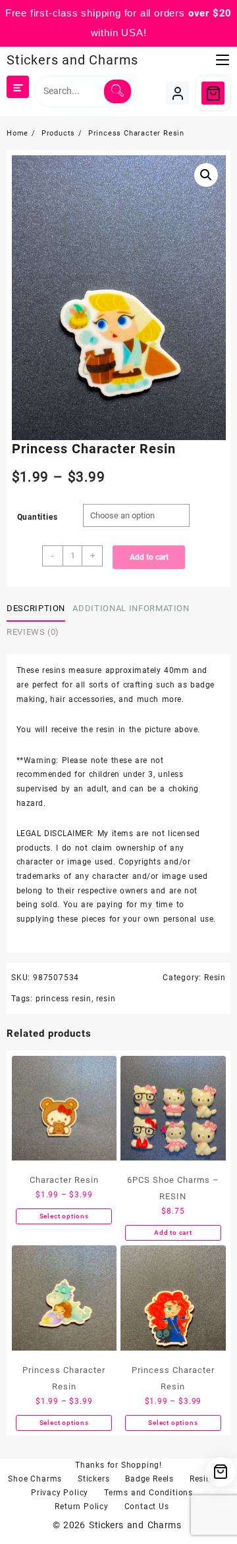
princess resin (64, 998)
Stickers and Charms (72, 60)
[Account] (177, 93)
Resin (215, 977)
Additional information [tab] (130, 608)
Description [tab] (36, 608)
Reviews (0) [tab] (33, 632)
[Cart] (212, 93)
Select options (64, 1216)
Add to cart (149, 557)
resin (106, 998)
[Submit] (117, 91)
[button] (206, 175)
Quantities (37, 517)
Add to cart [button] (173, 1232)
